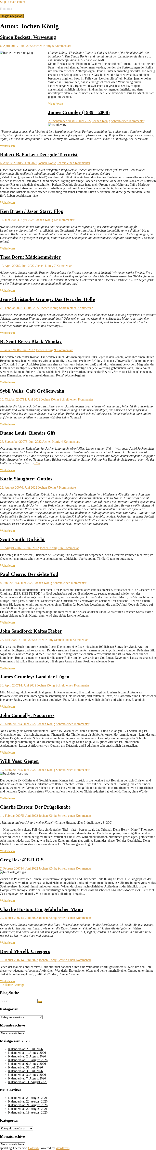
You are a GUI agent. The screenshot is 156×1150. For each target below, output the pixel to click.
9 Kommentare (63, 350)
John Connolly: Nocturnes (27, 715)
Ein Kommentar (64, 220)
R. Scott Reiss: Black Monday (31, 341)
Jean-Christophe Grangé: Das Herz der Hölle (47, 299)
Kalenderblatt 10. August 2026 (28, 1060)
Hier (37, 463)
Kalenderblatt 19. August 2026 (28, 1112)
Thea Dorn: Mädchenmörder (30, 257)
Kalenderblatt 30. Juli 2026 (25, 1071)
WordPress (62, 1148)
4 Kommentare (70, 441)
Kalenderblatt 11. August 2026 (27, 1082)
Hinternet (6, 8)
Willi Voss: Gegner (19, 761)
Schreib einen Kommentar (127, 121)
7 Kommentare (63, 265)
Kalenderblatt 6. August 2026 (27, 1063)
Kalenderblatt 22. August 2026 (28, 1101)
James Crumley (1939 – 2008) (79, 112)
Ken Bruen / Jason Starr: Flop (31, 211)
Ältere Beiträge (14, 985)
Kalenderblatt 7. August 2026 (27, 1078)
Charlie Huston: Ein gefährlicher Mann (41, 909)
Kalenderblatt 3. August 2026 (27, 1074)
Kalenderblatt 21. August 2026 (28, 1105)
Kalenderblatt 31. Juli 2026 (25, 1067)
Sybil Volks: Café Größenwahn (32, 391)
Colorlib (33, 1148)
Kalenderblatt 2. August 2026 (27, 1056)
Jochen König (42, 45)
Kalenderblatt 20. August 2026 (28, 1108)
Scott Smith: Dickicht (22, 539)
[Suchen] (40, 1002)
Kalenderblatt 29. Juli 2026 (25, 1049)
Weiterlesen (55, 103)
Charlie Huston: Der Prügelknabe (35, 807)
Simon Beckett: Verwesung (28, 37)
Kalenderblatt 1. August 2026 (27, 1052)
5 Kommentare (61, 45)
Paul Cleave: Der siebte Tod (29, 574)
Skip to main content (13, 1)
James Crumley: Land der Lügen (34, 676)
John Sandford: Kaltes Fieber (31, 631)
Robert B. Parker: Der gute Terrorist (39, 154)
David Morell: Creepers (25, 951)
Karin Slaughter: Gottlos (26, 478)
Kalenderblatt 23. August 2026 (28, 1097)
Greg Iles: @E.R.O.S (21, 859)
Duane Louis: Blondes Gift (27, 433)
